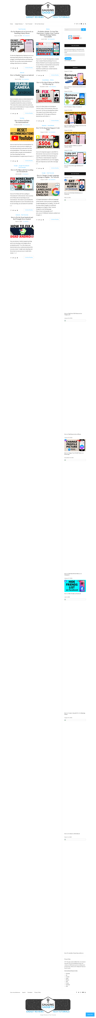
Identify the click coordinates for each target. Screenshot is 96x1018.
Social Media (45, 80)
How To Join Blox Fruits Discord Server (74, 953)
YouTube (22, 118)
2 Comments (25, 174)
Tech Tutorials (28, 23)
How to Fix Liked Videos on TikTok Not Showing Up (48, 83)
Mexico (67, 980)
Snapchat (44, 125)
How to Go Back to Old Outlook (72, 833)
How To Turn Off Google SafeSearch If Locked (73, 166)
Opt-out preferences (15, 992)
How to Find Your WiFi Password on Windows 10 (73, 314)
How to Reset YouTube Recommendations (22, 121)
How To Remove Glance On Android (73, 106)
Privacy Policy (67, 959)
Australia (68, 973)
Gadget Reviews (19, 23)
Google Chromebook (24, 165)
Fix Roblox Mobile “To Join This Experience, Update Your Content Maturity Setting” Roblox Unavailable (48, 34)
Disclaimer (30, 992)
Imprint (24, 992)
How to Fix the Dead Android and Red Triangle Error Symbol (22, 218)
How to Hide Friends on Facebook (72, 593)
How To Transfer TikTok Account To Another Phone (73, 146)
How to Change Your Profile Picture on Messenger (73, 453)
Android (22, 72)
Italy (67, 981)
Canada (67, 976)
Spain (67, 978)
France (67, 983)
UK (66, 975)
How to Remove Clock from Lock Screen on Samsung (74, 87)
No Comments (26, 35)
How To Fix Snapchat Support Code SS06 (48, 129)
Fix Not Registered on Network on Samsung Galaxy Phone (22, 32)
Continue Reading (29, 67)
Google (16, 165)
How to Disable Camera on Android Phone (22, 76)
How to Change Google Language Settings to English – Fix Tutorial (48, 176)
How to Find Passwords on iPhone (72, 434)
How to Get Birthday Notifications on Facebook (73, 193)
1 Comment (25, 221)
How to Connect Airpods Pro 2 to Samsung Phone (74, 713)
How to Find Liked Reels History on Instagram (73, 574)
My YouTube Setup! (39, 23)
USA (67, 986)
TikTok (52, 80)
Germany (68, 984)
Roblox (48, 29)
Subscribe (68, 58)
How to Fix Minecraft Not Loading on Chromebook (22, 171)
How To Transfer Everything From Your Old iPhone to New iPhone (75, 126)
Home (11, 23)
